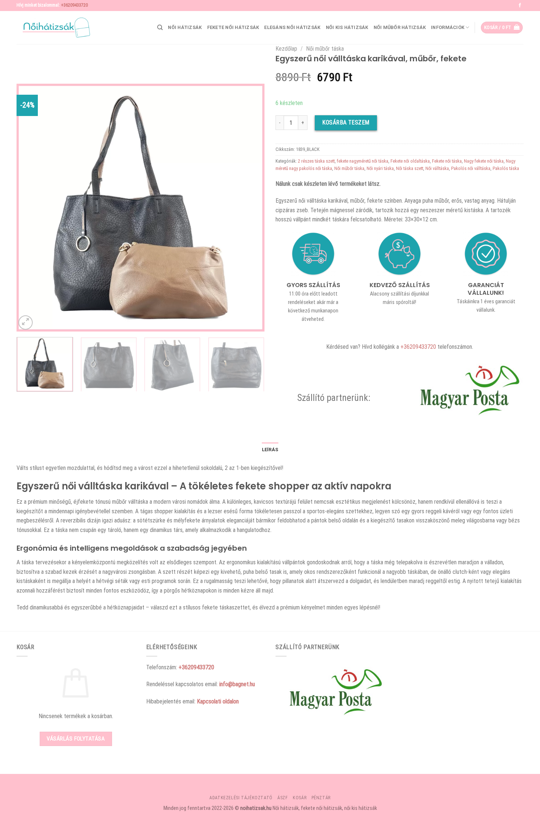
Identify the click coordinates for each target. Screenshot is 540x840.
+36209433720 (74, 5)
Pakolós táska (506, 168)
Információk (447, 27)
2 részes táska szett (316, 161)
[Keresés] (160, 28)
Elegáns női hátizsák (292, 27)
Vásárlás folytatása (76, 738)
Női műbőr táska (325, 48)
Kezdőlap (286, 48)
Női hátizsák (185, 27)
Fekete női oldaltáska (410, 161)
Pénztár (321, 797)
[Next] (250, 207)
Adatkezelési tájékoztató (241, 797)
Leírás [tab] (270, 449)
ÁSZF (282, 797)
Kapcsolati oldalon (218, 701)
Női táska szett (409, 168)
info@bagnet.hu (237, 684)
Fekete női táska (447, 161)
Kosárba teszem (346, 122)
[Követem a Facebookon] (520, 5)
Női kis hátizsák (347, 27)
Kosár (299, 797)
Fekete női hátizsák (233, 27)
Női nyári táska (380, 168)
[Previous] (30, 207)
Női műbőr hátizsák (400, 27)
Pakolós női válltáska (470, 168)
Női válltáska (437, 168)
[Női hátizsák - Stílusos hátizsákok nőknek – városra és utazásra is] (53, 27)
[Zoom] (25, 322)
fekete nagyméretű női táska (362, 161)
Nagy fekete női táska (484, 161)
